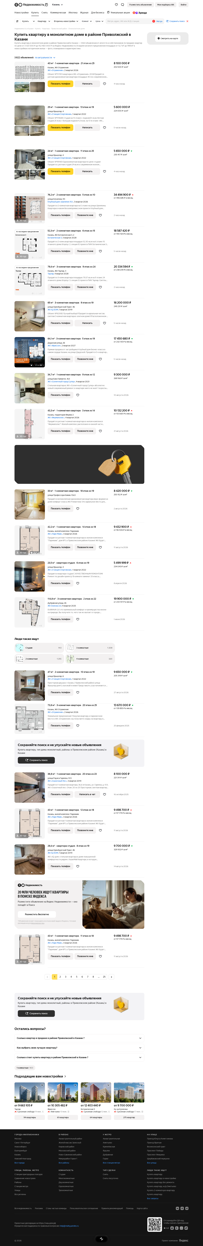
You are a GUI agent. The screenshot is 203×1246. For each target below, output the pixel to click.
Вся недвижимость (23, 1208)
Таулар (51, 274)
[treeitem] (22, 12)
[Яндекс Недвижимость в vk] (177, 1208)
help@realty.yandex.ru (69, 1226)
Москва (18, 1139)
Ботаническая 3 (55, 238)
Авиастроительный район (70, 1139)
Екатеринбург (21, 1151)
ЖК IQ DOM (53, 310)
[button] (122, 4)
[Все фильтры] (17, 21)
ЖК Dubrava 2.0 (54, 606)
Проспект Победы (155, 1151)
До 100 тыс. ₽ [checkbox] (82, 468)
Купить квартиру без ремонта (160, 1182)
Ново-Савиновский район (70, 1155)
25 (104, 976)
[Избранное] (116, 4)
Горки (105, 1159)
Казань (51, 67)
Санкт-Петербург (22, 1143)
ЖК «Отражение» (56, 70)
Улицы (17, 1190)
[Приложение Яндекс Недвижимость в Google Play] (176, 1228)
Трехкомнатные (66, 1190)
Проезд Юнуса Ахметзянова (160, 1139)
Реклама (39, 1208)
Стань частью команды (56, 1208)
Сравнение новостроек (25, 1178)
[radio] (60, 977)
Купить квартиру (154, 1174)
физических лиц (37, 923)
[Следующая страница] (111, 976)
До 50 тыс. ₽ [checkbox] (44, 468)
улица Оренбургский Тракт (60, 307)
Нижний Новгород (23, 1159)
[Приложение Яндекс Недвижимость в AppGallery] (181, 1228)
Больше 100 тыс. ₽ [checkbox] (29, 476)
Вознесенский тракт (156, 1147)
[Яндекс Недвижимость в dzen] (182, 1208)
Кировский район (66, 1147)
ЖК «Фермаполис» (56, 417)
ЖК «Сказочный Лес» (57, 781)
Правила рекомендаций (112, 1208)
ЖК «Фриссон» (54, 346)
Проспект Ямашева (155, 1155)
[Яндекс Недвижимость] (31, 5)
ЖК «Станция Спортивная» (60, 114)
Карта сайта (142, 1208)
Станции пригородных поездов (29, 1174)
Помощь (130, 1208)
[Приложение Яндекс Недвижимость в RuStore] (186, 1228)
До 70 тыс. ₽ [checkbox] (63, 468)
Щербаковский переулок (158, 1159)
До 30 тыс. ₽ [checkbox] (26, 468)
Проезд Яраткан (154, 1143)
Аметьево (107, 1143)
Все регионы (20, 1194)
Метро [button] (159, 21)
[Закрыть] (187, 21)
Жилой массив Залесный (70, 1143)
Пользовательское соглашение (84, 1208)
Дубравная (108, 1155)
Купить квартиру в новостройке (161, 1178)
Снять (105, 1174)
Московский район (67, 1151)
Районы (18, 1182)
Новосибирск (21, 1147)
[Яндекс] (183, 1240)
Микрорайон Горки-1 (68, 1159)
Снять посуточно (110, 1178)
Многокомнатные (67, 1178)
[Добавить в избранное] (104, 83)
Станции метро (21, 1186)
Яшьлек (106, 1151)
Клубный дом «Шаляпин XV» (60, 202)
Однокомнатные (66, 1186)
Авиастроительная (111, 1139)
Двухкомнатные (66, 1182)
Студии (62, 1174)
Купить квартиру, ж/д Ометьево (161, 1186)
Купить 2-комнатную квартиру (161, 1190)
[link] (183, 4)
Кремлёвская (109, 1147)
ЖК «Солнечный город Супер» (61, 381)
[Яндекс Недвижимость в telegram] (186, 1208)
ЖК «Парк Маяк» (55, 534)
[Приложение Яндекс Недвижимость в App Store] (172, 1228)
